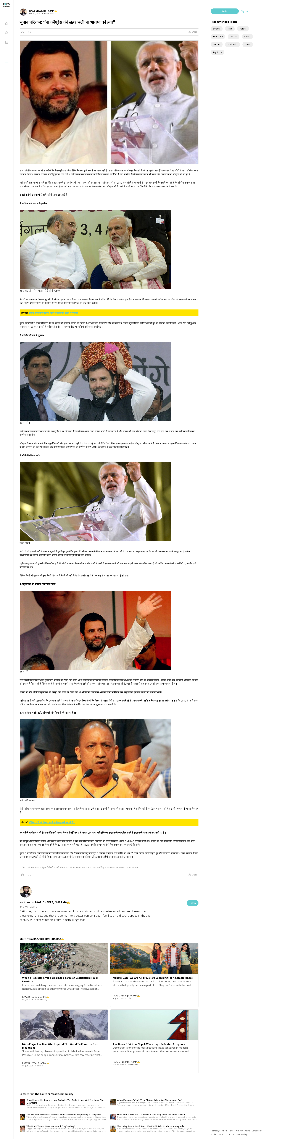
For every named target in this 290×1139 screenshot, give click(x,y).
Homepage (216, 1130)
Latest (247, 36)
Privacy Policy (241, 1134)
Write (224, 11)
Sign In (244, 11)
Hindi (229, 28)
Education (218, 36)
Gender (216, 44)
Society (216, 28)
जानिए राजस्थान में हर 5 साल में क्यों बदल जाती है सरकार (53, 313)
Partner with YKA (236, 1130)
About (225, 1130)
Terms (220, 1134)
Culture (233, 36)
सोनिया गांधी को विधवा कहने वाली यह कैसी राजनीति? (52, 822)
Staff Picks (232, 44)
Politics (243, 28)
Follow (192, 902)
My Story (217, 52)
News (247, 44)
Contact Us (229, 1134)
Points (247, 1130)
